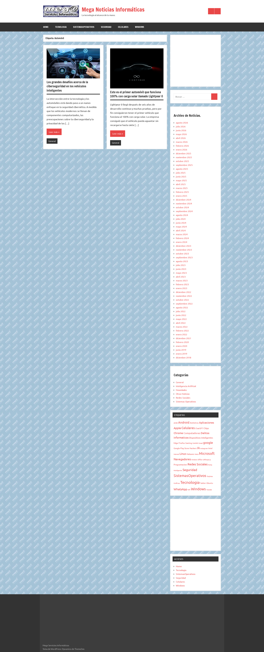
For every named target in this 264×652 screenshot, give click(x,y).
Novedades (181, 390)
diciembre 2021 (183, 338)
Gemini (195, 443)
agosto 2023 (182, 261)
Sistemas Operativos (186, 401)
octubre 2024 (182, 207)
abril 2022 (181, 322)
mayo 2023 (181, 272)
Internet (176, 454)
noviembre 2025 (184, 157)
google (208, 442)
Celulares (123, 26)
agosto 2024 (182, 215)
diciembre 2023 (183, 245)
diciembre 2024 (183, 199)
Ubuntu (209, 483)
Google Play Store (181, 448)
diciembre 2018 (183, 357)
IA (198, 448)
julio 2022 (180, 311)
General (52, 141)
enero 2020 (181, 345)
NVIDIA (194, 460)
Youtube (209, 489)
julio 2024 (180, 218)
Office (199, 459)
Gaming (188, 443)
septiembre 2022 (184, 303)
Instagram (204, 448)
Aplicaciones (206, 422)
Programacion (180, 464)
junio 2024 (181, 222)
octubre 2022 (182, 299)
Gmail (201, 443)
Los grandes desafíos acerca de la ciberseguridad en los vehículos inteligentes (67, 86)
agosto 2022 (182, 307)
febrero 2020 (182, 342)
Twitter (203, 483)
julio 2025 (180, 172)
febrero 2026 (182, 145)
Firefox (182, 443)
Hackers (193, 448)
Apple (177, 428)
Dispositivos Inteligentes (201, 437)
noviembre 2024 (184, 203)
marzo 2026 (182, 141)
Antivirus (194, 422)
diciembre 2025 (183, 153)
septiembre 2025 (184, 165)
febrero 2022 (182, 330)
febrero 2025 (182, 191)
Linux (183, 453)
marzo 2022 (182, 326)
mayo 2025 (181, 180)
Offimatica (207, 460)
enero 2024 (181, 242)
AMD (176, 423)
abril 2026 (181, 138)
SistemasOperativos (83, 26)
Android (183, 422)
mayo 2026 (181, 134)
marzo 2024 (182, 234)
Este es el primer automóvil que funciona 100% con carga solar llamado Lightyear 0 (136, 94)
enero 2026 (181, 149)
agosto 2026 (182, 122)
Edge (176, 443)
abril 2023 (181, 276)
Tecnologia (61, 26)
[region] (195, 60)
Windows (139, 26)
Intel (210, 448)
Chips (206, 428)
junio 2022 (181, 315)
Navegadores (182, 459)
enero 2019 (181, 353)
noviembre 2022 (184, 295)
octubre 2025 (182, 161)
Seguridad (106, 26)
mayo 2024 (181, 226)
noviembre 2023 (184, 249)
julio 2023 (180, 265)
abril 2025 (181, 184)
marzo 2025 (182, 188)
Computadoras (192, 433)
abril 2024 (181, 230)
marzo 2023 (182, 280)
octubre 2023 (182, 253)
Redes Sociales (183, 397)
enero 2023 (181, 288)
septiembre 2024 (184, 211)
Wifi (189, 489)
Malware (190, 454)
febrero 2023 (182, 284)
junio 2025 (181, 176)
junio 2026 (181, 130)
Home (46, 26)
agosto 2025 (182, 168)
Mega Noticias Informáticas (113, 9)
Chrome (178, 433)
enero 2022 (181, 334)
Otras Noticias (183, 393)
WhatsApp (180, 489)
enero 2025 (181, 195)
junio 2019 (181, 349)
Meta (196, 454)
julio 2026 (180, 126)
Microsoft (207, 453)
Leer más (53, 132)
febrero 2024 (182, 238)
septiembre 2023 (184, 257)
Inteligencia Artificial (186, 386)
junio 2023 (181, 268)
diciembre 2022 (183, 292)
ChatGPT (199, 428)
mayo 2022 (181, 319)
